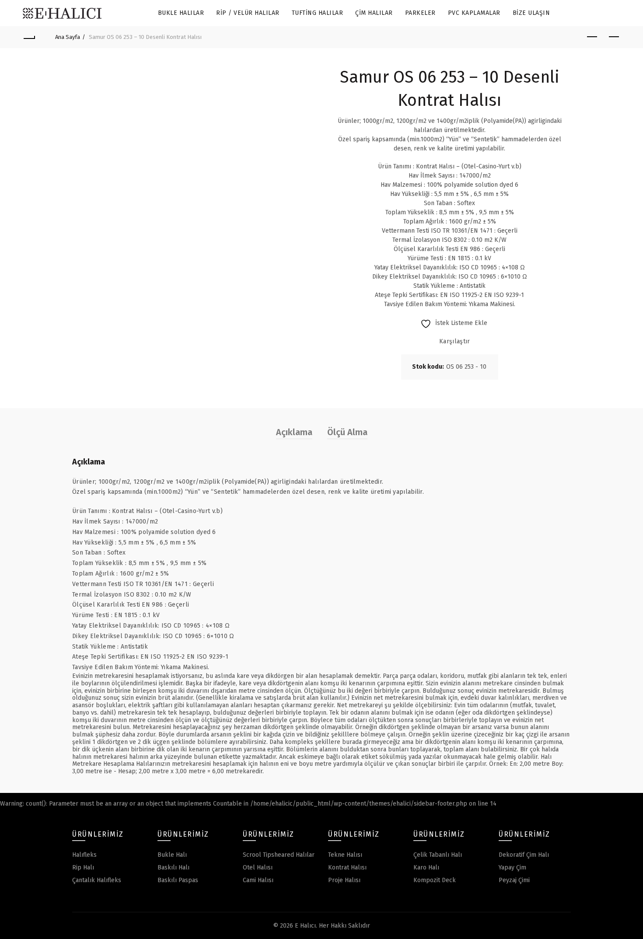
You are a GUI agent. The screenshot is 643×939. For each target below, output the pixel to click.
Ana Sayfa (67, 37)
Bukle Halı (172, 855)
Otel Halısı (258, 867)
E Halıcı (305, 925)
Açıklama (294, 432)
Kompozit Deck (434, 880)
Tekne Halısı (345, 855)
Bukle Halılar (181, 13)
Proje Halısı (344, 880)
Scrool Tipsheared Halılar (279, 855)
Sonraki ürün (614, 37)
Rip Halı (83, 867)
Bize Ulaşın (531, 13)
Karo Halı (426, 867)
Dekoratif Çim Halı (524, 855)
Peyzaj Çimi (514, 880)
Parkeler (420, 13)
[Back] (29, 37)
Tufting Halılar (317, 13)
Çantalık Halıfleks (96, 880)
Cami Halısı (258, 880)
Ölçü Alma (347, 432)
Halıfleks (84, 855)
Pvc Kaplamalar (474, 13)
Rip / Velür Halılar (248, 13)
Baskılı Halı (173, 867)
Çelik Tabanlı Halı (437, 855)
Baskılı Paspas (177, 880)
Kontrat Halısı (347, 867)
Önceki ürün (592, 37)
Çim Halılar (374, 13)
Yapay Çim (512, 867)
